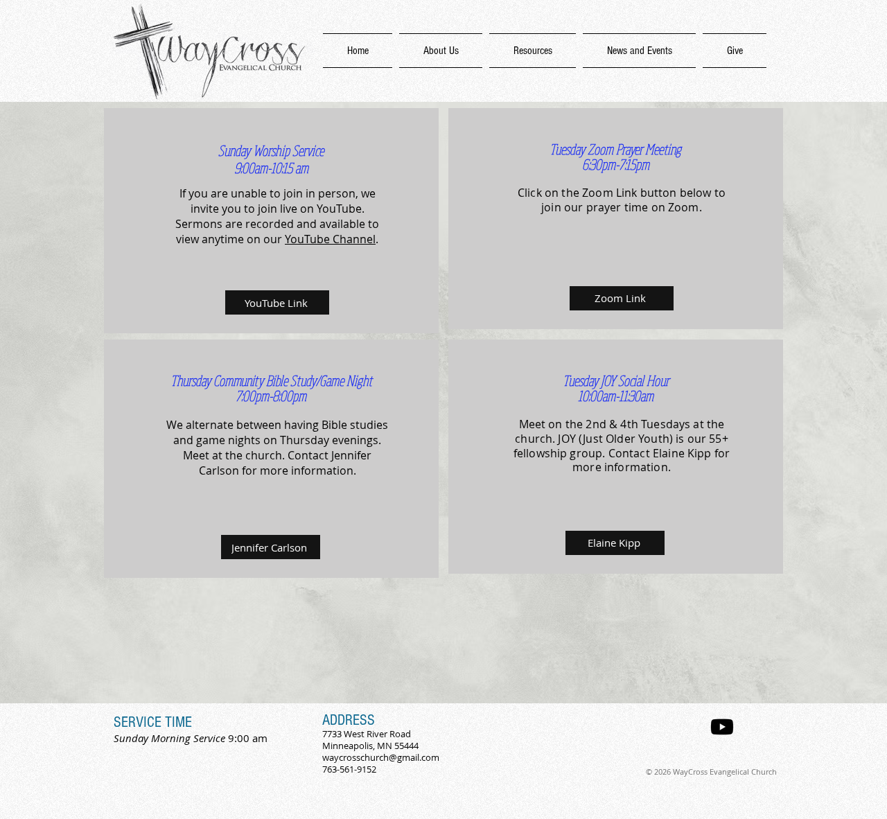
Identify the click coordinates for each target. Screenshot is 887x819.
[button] (532, 50)
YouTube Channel (330, 239)
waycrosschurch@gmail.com (380, 757)
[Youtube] (722, 727)
